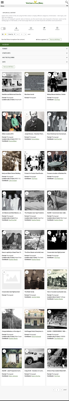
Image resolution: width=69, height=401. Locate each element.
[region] (34, 56)
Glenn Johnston (13, 376)
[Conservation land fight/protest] (57, 240)
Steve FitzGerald (36, 336)
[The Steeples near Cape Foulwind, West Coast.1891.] (34, 200)
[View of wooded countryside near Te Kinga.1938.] (57, 279)
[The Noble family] (34, 279)
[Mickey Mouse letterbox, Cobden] (57, 82)
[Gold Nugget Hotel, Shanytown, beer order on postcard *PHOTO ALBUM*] (34, 319)
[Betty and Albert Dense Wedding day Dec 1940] (12, 161)
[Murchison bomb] (34, 82)
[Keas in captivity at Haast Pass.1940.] (12, 240)
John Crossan (13, 180)
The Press (57, 99)
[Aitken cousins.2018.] (12, 121)
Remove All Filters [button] (55, 39)
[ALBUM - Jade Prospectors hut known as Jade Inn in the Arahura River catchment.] (12, 358)
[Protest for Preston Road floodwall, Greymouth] (34, 161)
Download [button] (16, 29)
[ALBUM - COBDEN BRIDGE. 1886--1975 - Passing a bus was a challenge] (57, 319)
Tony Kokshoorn (58, 178)
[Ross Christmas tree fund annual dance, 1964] (57, 121)
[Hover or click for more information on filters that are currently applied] (47, 40)
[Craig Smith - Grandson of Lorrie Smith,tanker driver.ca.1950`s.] (34, 358)
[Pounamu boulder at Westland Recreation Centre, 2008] (57, 161)
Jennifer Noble (36, 297)
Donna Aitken (13, 141)
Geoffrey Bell (58, 139)
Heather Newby (36, 220)
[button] (31, 28)
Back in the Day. (36, 376)
